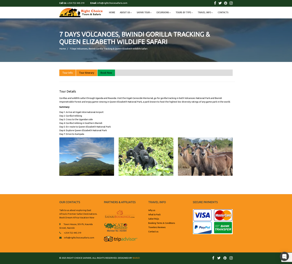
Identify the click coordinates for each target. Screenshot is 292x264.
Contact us (153, 231)
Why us (151, 210)
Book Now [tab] (106, 72)
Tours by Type (183, 12)
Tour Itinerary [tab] (86, 72)
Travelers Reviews (157, 227)
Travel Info (204, 12)
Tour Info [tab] (67, 72)
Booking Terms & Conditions (161, 223)
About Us (125, 12)
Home (112, 12)
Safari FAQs (153, 219)
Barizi (136, 258)
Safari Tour (143, 12)
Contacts (223, 12)
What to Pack (154, 214)
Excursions (162, 12)
